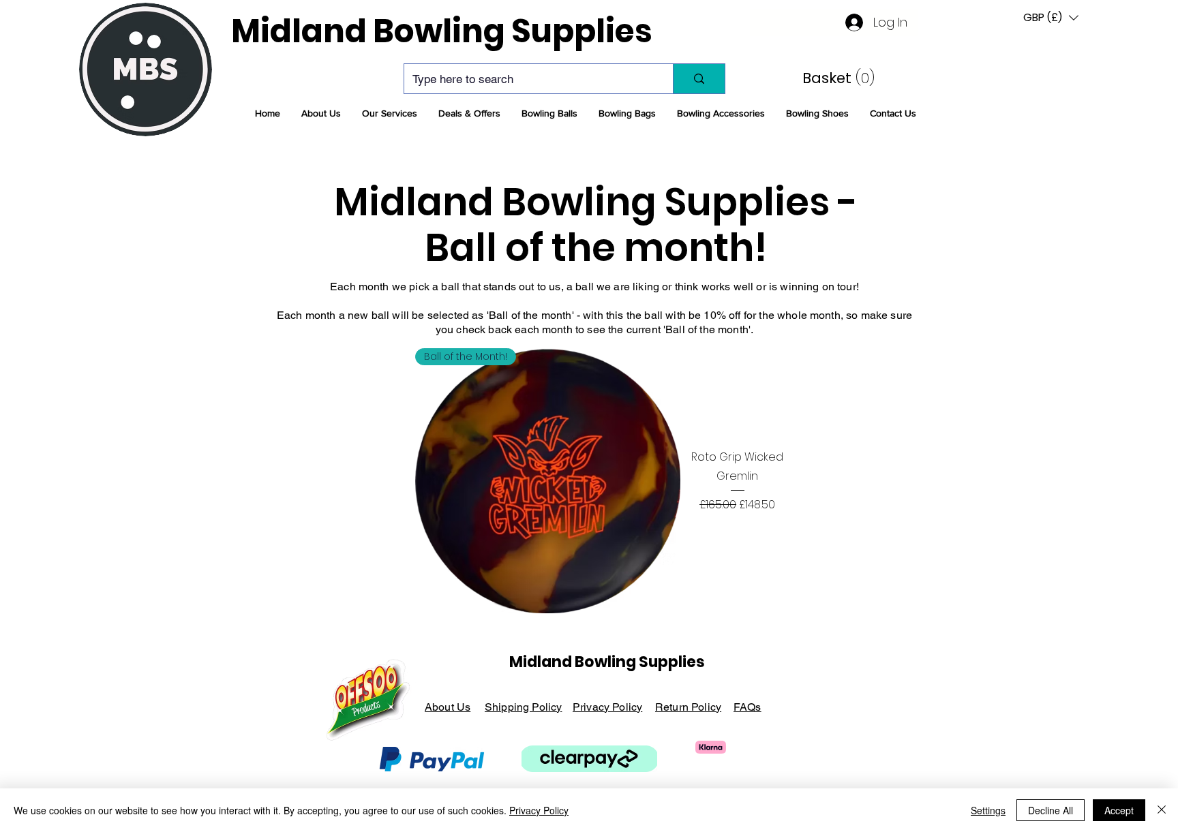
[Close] (1161, 810)
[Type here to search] (699, 78)
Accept (1119, 810)
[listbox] (1050, 17)
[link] (829, 78)
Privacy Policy (539, 810)
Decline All (1050, 810)
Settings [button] (988, 810)
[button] (321, 113)
